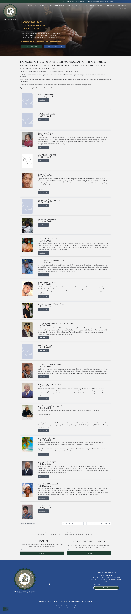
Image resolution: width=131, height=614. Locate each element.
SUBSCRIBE (42, 553)
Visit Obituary (43, 100)
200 (106, 523)
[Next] (109, 523)
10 (94, 523)
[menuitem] (30, 5)
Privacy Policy (57, 608)
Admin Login (73, 608)
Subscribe (106, 588)
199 (101, 523)
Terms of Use (66, 608)
